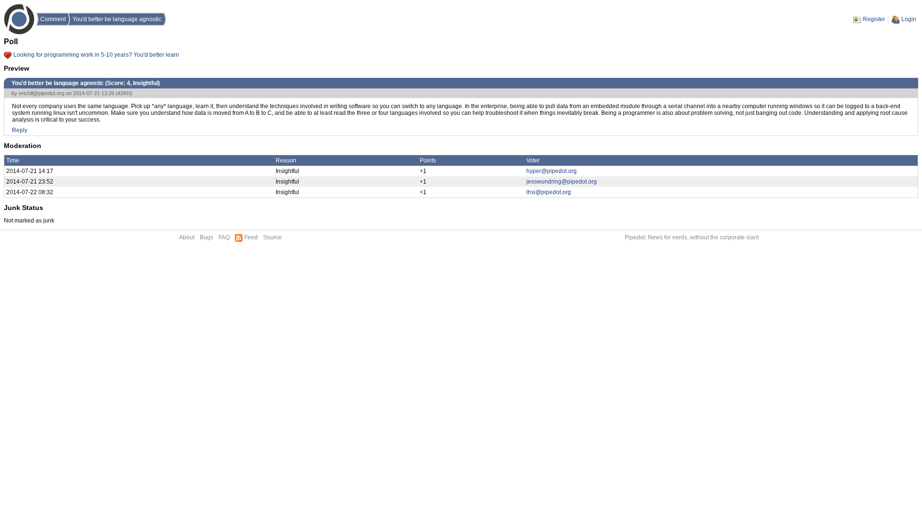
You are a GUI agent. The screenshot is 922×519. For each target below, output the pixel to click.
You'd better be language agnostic (117, 19)
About (186, 237)
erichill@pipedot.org (41, 93)
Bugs (206, 237)
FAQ (224, 237)
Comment (53, 19)
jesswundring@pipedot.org (561, 181)
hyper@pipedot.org (551, 171)
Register (874, 19)
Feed (251, 237)
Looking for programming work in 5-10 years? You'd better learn (96, 54)
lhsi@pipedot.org (548, 192)
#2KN (124, 93)
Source (272, 237)
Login (908, 19)
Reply (19, 130)
